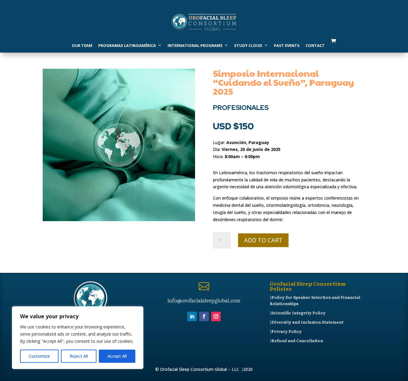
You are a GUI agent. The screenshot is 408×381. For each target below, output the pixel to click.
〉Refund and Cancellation (296, 340)
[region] (77, 337)
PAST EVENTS (287, 45)
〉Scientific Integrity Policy (298, 313)
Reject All (79, 356)
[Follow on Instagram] (216, 316)
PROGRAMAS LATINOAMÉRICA (127, 45)
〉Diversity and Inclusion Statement (306, 322)
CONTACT (315, 45)
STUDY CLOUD (248, 45)
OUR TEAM (82, 45)
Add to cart (263, 240)
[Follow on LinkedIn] (192, 316)
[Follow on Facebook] (204, 316)
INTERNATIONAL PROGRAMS (195, 45)
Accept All (117, 356)
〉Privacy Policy (286, 331)
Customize (39, 356)
